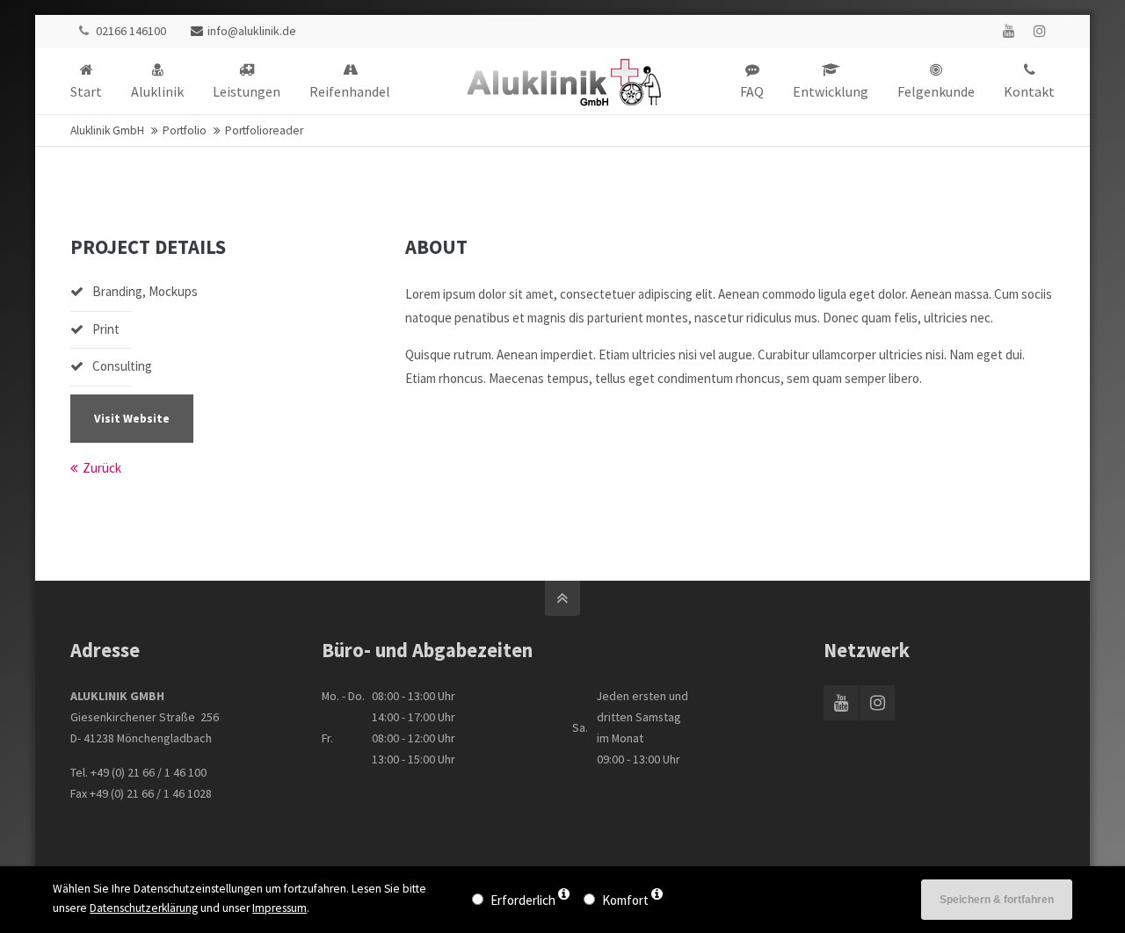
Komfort (625, 900)
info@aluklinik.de (251, 31)
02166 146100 (131, 31)
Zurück (102, 467)
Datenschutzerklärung (144, 907)
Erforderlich (522, 900)
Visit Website (132, 418)
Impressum (279, 907)
